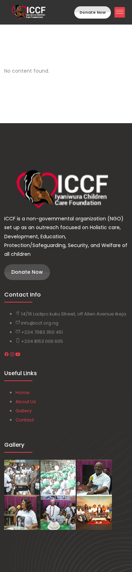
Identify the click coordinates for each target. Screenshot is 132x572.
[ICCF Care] (66, 189)
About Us (25, 401)
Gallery (23, 410)
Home (22, 392)
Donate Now (93, 12)
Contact (24, 420)
